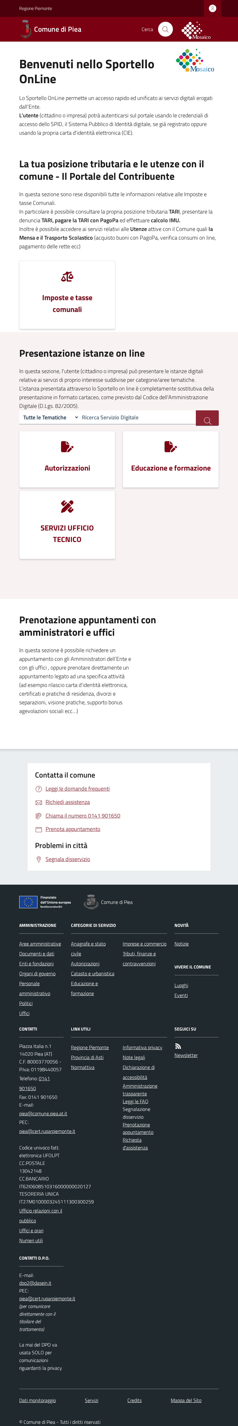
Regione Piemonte (35, 8)
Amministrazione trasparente (140, 1089)
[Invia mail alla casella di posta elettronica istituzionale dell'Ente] (43, 1113)
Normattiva (83, 1067)
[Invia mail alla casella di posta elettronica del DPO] (35, 1283)
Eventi (181, 995)
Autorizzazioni (85, 963)
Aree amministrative (40, 943)
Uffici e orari (31, 1230)
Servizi (91, 1400)
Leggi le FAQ (135, 1101)
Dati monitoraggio (37, 1400)
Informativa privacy (142, 1047)
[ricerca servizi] (207, 418)
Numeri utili (31, 1240)
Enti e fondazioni (36, 963)
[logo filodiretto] (199, 29)
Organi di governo (37, 973)
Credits (134, 1400)
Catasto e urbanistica (92, 973)
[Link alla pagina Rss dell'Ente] (178, 1046)
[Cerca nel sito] (165, 29)
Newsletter (186, 1055)
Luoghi (181, 985)
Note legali (134, 1057)
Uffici (24, 1013)
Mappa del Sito (186, 1400)
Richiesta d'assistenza (135, 1143)
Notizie (181, 943)
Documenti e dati (36, 953)
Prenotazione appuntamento (138, 1128)
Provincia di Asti (87, 1057)
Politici (26, 1003)
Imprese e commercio (144, 943)
